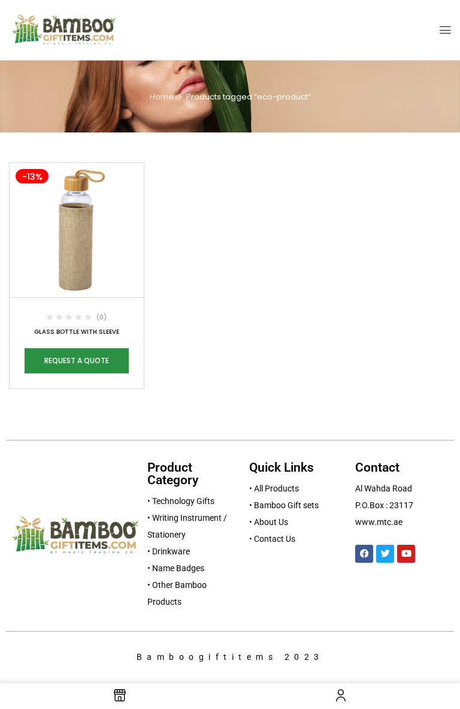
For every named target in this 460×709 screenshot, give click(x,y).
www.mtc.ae (378, 522)
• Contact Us (272, 539)
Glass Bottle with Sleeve (76, 331)
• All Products (274, 488)
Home (162, 96)
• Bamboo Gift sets (284, 505)
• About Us (268, 522)
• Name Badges (175, 568)
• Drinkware (168, 551)
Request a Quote (76, 360)
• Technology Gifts (180, 501)
